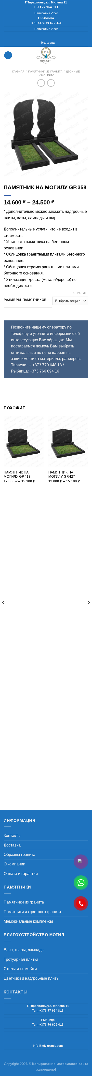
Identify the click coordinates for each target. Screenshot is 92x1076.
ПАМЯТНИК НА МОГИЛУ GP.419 (17, 475)
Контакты (12, 835)
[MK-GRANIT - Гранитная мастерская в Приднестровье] (46, 55)
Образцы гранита (19, 854)
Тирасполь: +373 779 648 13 (37, 365)
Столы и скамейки (20, 969)
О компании (14, 864)
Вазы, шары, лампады (24, 950)
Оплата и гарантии (21, 874)
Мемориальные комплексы (28, 921)
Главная (18, 71)
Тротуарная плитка (21, 959)
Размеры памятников (25, 300)
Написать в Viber (46, 13)
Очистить (80, 292)
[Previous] (3, 612)
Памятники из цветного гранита (32, 912)
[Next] (88, 612)
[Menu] (8, 55)
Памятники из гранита (45, 71)
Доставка (12, 845)
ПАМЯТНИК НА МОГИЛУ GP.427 (61, 475)
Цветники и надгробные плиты (31, 978)
